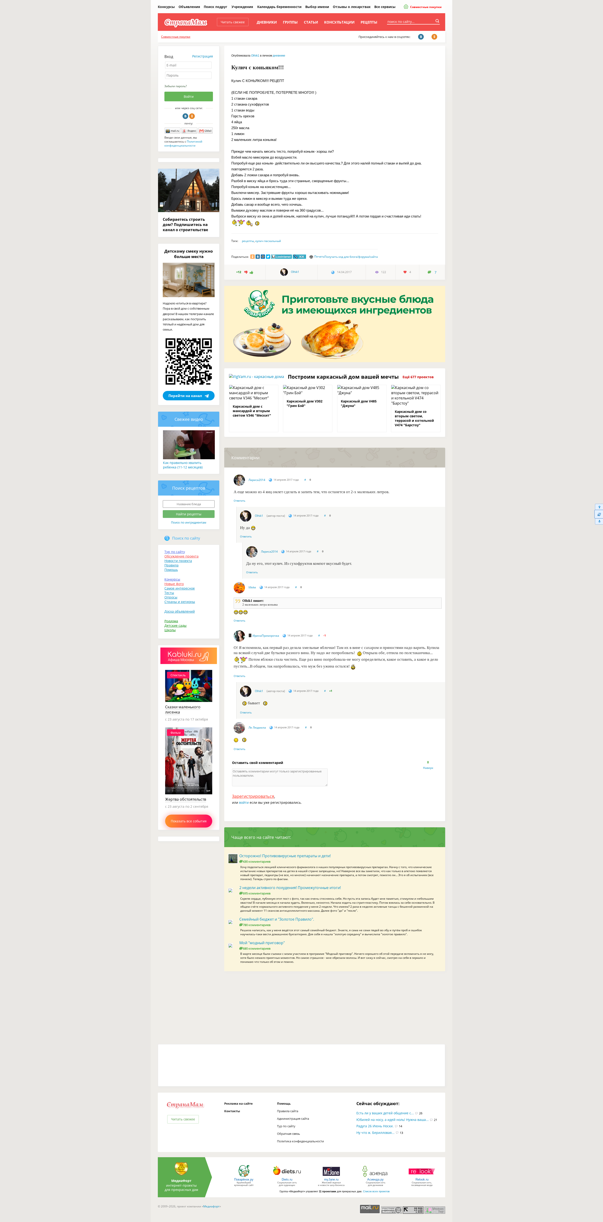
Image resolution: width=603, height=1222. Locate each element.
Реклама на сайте (238, 1103)
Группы (290, 22)
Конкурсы (166, 6)
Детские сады (175, 625)
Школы (170, 630)
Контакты (232, 1111)
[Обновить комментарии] (598, 514)
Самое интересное (179, 588)
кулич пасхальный (268, 241)
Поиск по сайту (186, 538)
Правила (171, 565)
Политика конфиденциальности (300, 1141)
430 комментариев (256, 861)
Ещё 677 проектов (418, 377)
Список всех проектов (376, 1191)
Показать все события (189, 821)
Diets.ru (287, 1179)
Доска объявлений (179, 611)
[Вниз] (598, 522)
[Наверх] (598, 507)
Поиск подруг (215, 6)
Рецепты (369, 22)
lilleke (252, 587)
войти (244, 802)
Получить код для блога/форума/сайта (351, 257)
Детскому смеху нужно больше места (188, 253)
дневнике (279, 55)
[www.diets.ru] (287, 1176)
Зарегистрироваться (253, 796)
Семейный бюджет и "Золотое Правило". (276, 919)
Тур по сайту (174, 551)
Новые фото (174, 584)
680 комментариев (256, 948)
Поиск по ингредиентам (188, 522)
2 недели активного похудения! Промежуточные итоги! (290, 887)
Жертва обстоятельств (185, 799)
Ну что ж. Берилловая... (375, 1132)
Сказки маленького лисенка (182, 709)
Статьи (311, 22)
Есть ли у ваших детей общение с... (385, 1113)
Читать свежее (233, 22)
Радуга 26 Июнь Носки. (375, 1126)
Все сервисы (384, 6)
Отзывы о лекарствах (352, 6)
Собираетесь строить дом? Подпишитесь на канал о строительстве (185, 224)
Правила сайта (287, 1111)
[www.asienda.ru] (375, 1176)
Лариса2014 (257, 480)
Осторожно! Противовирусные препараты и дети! (285, 855)
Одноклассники (192, 116)
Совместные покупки (425, 7)
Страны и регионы (179, 601)
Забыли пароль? (175, 86)
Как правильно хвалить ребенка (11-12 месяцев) (183, 464)
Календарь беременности (279, 6)
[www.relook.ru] (422, 1176)
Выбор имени (317, 6)
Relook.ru (422, 1179)
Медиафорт (211, 1206)
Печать (319, 256)
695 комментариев (256, 893)
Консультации (339, 22)
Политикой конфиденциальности (183, 143)
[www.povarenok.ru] (243, 1176)
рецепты (248, 241)
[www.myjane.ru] (331, 1176)
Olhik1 (255, 55)
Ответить (239, 500)
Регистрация (202, 56)
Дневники (267, 22)
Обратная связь (288, 1134)
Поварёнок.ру (243, 1179)
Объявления (189, 6)
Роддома (171, 621)
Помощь (171, 569)
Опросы (170, 597)
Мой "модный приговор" (262, 942)
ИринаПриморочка (266, 636)
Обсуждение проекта (181, 556)
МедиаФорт (181, 1180)
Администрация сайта (293, 1118)
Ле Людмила (257, 728)
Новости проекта (178, 560)
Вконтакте (185, 116)
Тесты (169, 592)
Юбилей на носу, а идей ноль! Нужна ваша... (392, 1119)
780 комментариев (256, 925)
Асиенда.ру (375, 1179)
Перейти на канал (185, 395)
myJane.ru (331, 1179)
